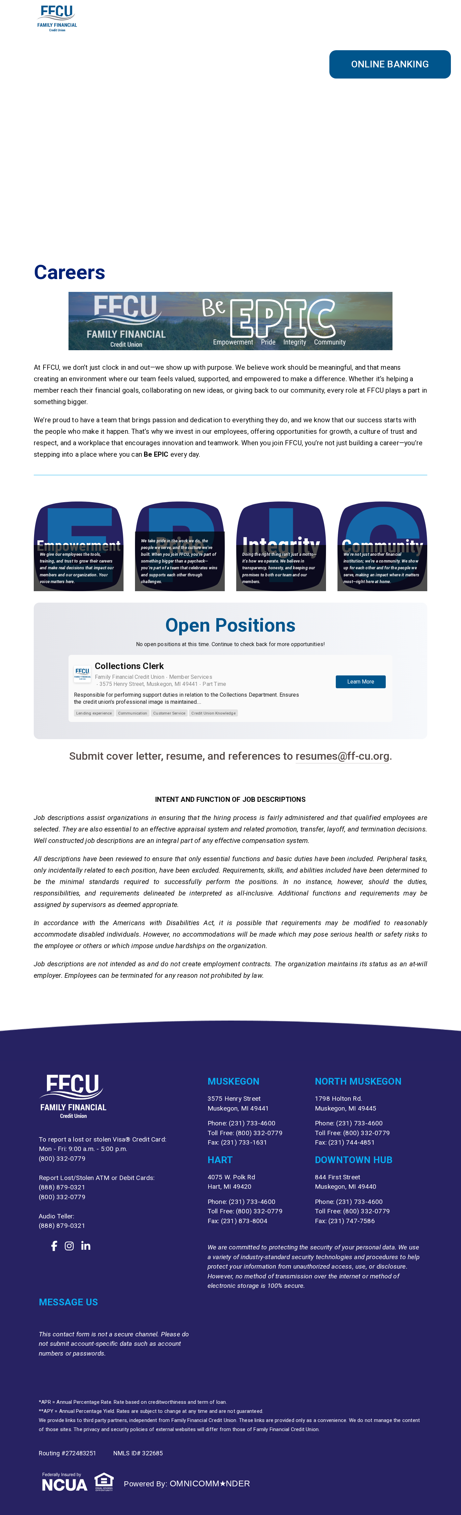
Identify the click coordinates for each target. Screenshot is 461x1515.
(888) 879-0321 (62, 1187)
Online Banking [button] (390, 64)
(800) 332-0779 (62, 1158)
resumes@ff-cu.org (342, 756)
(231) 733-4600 (252, 1123)
